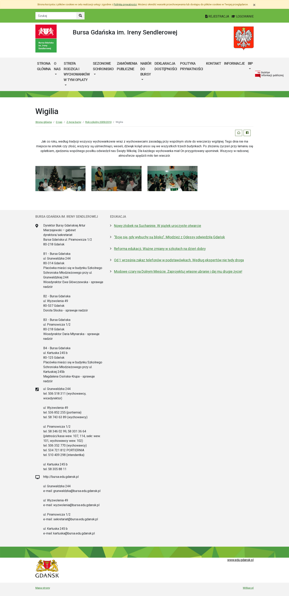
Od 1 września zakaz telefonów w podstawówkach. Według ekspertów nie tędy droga (179, 260)
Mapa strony (42, 587)
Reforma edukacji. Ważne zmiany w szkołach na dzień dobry (160, 249)
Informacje (234, 63)
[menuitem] (57, 74)
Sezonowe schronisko (103, 66)
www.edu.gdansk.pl (240, 560)
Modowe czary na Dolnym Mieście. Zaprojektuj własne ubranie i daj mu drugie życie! (178, 272)
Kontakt (213, 63)
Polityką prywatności (125, 4)
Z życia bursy (73, 122)
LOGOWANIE (244, 16)
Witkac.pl (248, 587)
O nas (57, 66)
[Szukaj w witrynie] (80, 15)
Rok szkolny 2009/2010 (98, 122)
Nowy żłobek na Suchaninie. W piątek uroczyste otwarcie (157, 226)
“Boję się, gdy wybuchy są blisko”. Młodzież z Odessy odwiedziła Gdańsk (169, 237)
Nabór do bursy (145, 68)
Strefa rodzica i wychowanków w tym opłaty (77, 71)
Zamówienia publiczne (127, 66)
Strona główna (44, 66)
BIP (250, 63)
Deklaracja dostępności (166, 66)
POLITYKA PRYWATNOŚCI (191, 66)
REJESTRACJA (219, 16)
